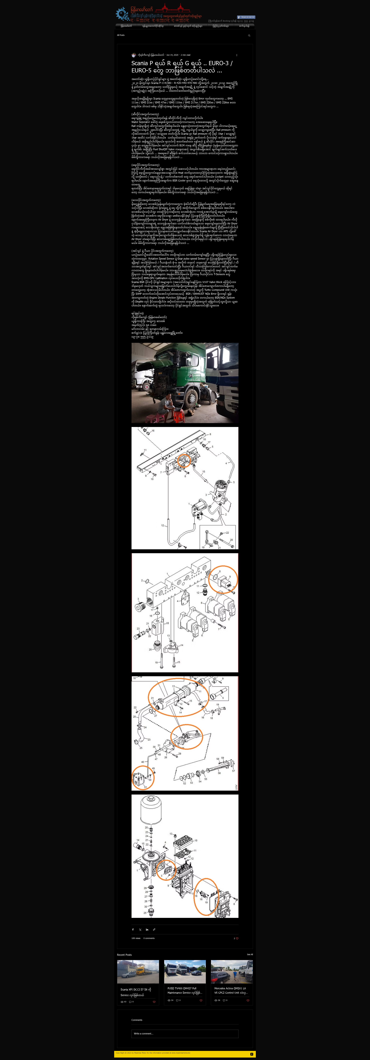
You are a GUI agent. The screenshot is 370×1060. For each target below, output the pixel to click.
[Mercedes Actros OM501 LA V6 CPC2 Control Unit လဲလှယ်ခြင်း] (232, 972)
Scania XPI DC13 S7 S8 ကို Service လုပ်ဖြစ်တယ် (136, 992)
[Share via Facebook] (133, 929)
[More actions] (236, 55)
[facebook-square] (251, 1054)
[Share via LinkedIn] (147, 929)
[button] (249, 35)
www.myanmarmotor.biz (181, 1053)
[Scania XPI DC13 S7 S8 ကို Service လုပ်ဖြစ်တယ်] (138, 972)
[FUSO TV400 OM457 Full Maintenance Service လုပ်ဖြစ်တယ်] (185, 972)
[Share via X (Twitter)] (140, 929)
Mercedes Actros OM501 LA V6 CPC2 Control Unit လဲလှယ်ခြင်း (231, 991)
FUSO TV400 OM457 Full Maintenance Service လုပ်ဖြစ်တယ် (184, 991)
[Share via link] (154, 929)
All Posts (120, 35)
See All (250, 955)
